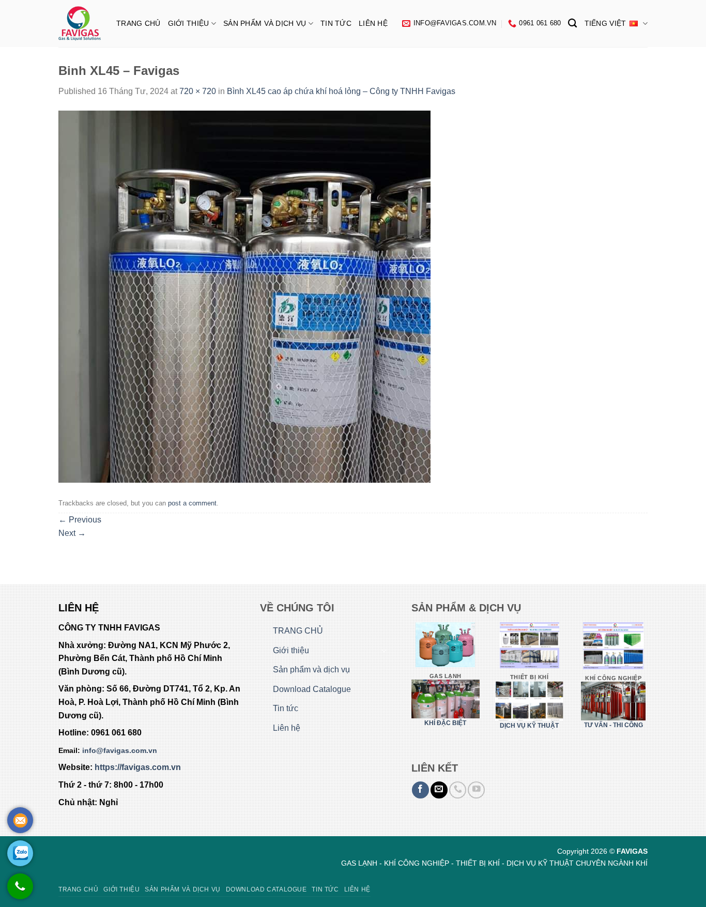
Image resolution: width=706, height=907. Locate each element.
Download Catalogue (312, 689)
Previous (79, 519)
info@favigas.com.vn (119, 750)
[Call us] (457, 789)
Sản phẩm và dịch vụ (264, 23)
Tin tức (335, 23)
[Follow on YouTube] (476, 789)
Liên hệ (373, 23)
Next (72, 533)
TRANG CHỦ (138, 23)
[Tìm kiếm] (572, 23)
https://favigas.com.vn (138, 767)
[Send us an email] (439, 789)
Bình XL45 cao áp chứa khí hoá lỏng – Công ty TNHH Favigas (341, 91)
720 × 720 (197, 91)
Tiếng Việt (605, 23)
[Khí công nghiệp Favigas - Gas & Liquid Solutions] (79, 23)
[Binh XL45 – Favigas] (244, 295)
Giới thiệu (188, 23)
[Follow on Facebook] (420, 789)
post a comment (192, 503)
